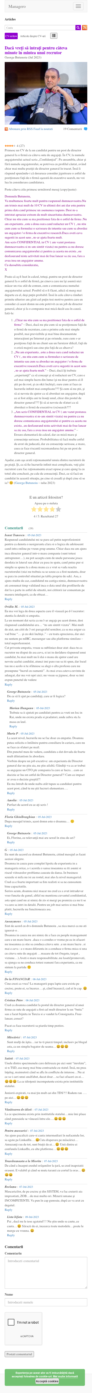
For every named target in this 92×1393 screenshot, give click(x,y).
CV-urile (10, 36)
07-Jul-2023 (30, 1037)
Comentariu (13, 1253)
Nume (9, 1294)
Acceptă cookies (47, 1381)
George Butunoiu (26, 483)
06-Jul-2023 (39, 979)
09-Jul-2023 (32, 1217)
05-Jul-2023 (34, 535)
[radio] (34, 509)
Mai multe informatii (65, 1376)
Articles (10, 19)
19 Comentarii (72, 129)
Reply (9, 599)
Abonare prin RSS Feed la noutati (31, 129)
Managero (17, 6)
